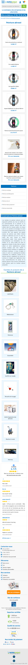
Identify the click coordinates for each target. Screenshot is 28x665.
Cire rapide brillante (14, 64)
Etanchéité (10, 355)
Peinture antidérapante (8, 194)
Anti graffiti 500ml (14, 86)
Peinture (9, 18)
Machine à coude (10, 439)
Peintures (10, 335)
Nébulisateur (10, 314)
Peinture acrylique (6, 190)
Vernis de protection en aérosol (13, 42)
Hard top (10, 460)
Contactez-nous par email (9, 556)
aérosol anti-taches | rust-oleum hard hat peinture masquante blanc (13, 153)
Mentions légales (7, 567)
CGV (4, 565)
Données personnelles (8, 569)
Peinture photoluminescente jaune (14, 130)
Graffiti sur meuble (10, 376)
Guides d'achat (6, 577)
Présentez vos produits (9, 579)
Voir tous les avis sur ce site (14, 475)
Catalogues (5, 575)
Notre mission (6, 563)
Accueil (2, 18)
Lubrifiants (10, 294)
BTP (5, 18)
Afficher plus (6, 538)
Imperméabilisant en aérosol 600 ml (13, 108)
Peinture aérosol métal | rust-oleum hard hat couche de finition (13, 177)
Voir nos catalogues (14, 592)
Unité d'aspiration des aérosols (10, 418)
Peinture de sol (6, 201)
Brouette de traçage (10, 396)
